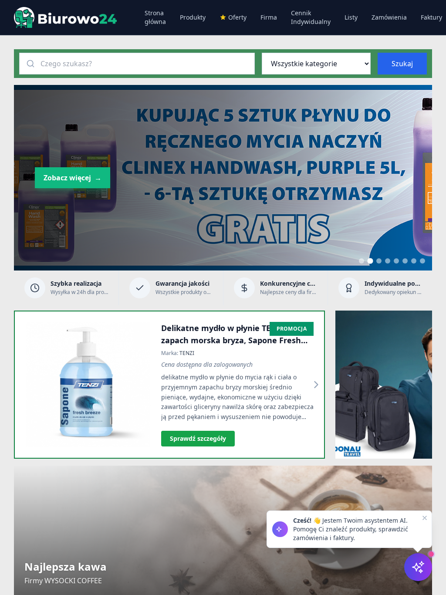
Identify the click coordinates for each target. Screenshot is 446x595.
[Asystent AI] (418, 567)
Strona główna (155, 17)
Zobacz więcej (72, 178)
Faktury (431, 17)
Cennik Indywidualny (311, 17)
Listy (351, 17)
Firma (268, 17)
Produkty (193, 17)
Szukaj (402, 63)
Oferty (237, 17)
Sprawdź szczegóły (198, 438)
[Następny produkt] (316, 384)
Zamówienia (389, 17)
